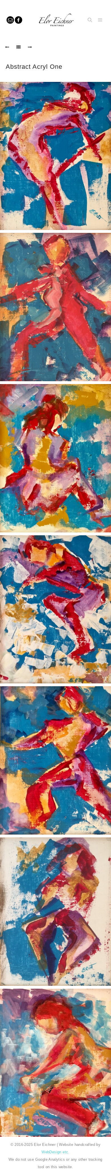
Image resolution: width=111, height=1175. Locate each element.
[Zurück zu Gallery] (18, 47)
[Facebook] (18, 20)
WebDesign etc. (55, 1152)
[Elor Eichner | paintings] (54, 20)
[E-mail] (10, 20)
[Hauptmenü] (100, 20)
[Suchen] (90, 20)
